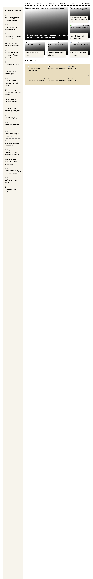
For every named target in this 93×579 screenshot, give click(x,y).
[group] (37, 73)
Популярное (31, 60)
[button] (26, 75)
